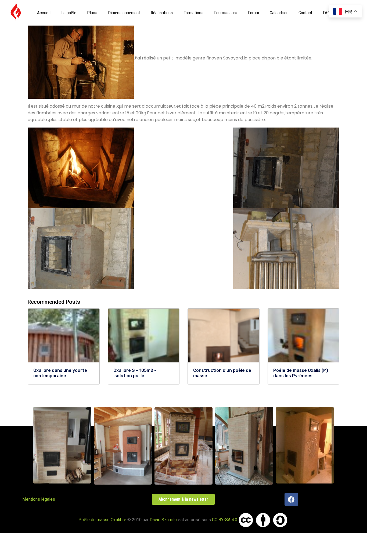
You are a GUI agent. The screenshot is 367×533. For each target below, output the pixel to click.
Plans (92, 12)
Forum (253, 12)
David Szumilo (163, 519)
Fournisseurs (225, 12)
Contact (305, 12)
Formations (193, 12)
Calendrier (279, 12)
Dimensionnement (124, 12)
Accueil (44, 12)
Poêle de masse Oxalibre (102, 519)
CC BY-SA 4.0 (224, 519)
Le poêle (68, 12)
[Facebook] (291, 499)
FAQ (326, 12)
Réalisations (162, 12)
